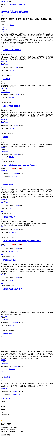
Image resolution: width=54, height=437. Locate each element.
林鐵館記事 (12, 369)
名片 (4, 31)
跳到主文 (3, 15)
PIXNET (16, 418)
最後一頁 (8, 398)
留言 (18, 67)
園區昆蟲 (11, 128)
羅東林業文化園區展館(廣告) (15, 11)
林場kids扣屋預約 (13, 176)
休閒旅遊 (12, 25)
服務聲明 (40, 418)
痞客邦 (15, 67)
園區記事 (11, 70)
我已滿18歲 (3, 434)
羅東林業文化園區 (5, 64)
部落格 (5, 29)
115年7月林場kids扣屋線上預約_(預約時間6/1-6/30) (22, 241)
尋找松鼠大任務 (9, 217)
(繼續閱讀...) (4, 61)
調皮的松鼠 (7, 334)
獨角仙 (5, 137)
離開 (8, 434)
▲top (2, 73)
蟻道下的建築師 (9, 184)
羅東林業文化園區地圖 (15, 394)
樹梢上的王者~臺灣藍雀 (12, 50)
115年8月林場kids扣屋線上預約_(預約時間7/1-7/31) (22, 165)
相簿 (4, 27)
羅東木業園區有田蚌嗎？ (12, 289)
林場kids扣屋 (12, 232)
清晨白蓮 (6, 377)
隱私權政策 (35, 418)
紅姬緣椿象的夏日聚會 (11, 106)
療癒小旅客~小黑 (9, 260)
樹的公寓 (6, 79)
